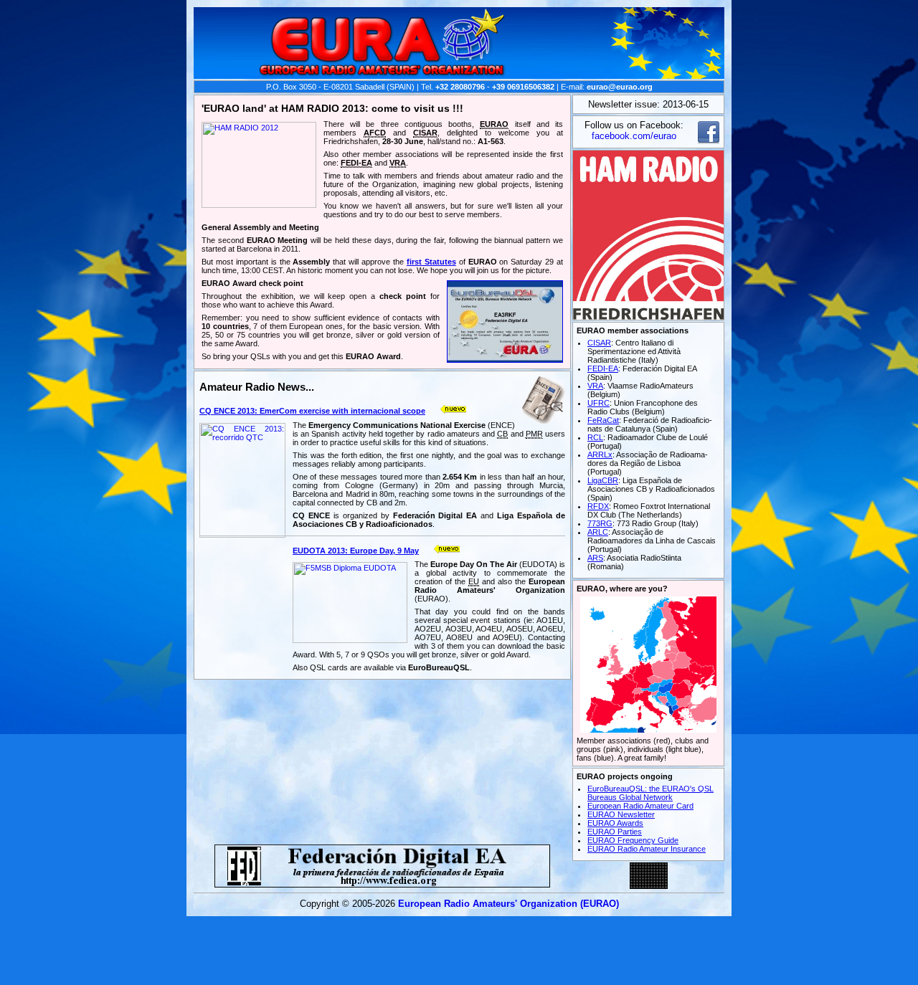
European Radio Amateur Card (640, 805)
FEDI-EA (602, 368)
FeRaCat (603, 420)
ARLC (597, 532)
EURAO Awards (615, 823)
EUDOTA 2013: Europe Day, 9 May (356, 550)
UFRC (598, 403)
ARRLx (599, 454)
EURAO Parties (614, 831)
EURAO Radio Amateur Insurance (646, 848)
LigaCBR (602, 480)
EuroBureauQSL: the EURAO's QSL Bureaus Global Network (650, 792)
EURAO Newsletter (621, 814)
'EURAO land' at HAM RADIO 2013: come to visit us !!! (332, 108)
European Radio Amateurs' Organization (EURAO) (508, 903)
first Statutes (431, 261)
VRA (595, 385)
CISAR (599, 342)
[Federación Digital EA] (382, 883)
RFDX (598, 506)
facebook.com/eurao (634, 135)
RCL (595, 437)
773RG (599, 523)
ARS (595, 557)
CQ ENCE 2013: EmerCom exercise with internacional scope (312, 410)
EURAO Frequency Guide (632, 840)
